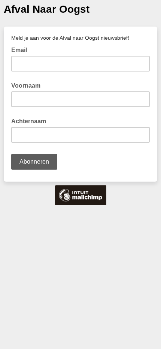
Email (21, 49)
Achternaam (28, 121)
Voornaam (25, 85)
